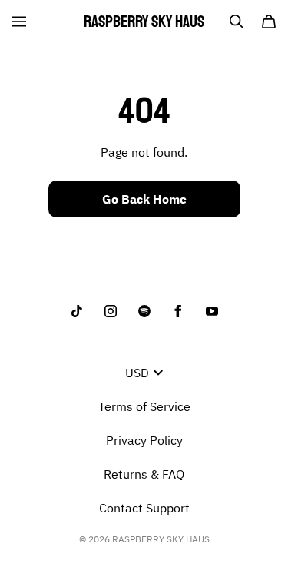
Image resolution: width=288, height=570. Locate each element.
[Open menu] (19, 21)
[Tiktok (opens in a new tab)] (77, 311)
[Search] (236, 21)
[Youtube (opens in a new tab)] (212, 311)
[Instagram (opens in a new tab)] (110, 311)
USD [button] (137, 372)
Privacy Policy (144, 440)
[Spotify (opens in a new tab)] (144, 311)
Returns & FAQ (144, 474)
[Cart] (269, 21)
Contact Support (144, 507)
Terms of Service (144, 406)
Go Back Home (144, 199)
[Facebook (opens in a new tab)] (178, 311)
